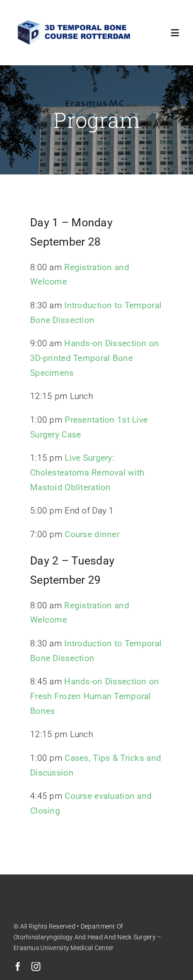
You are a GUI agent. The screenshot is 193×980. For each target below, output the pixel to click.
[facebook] (17, 966)
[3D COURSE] (74, 21)
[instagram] (35, 966)
